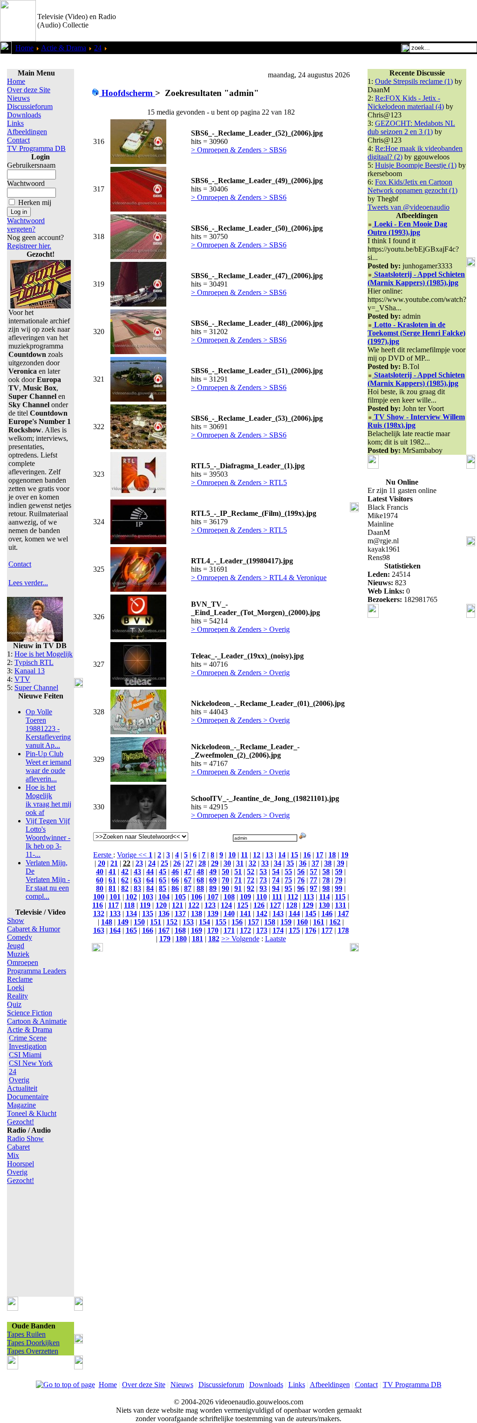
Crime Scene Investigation (28, 1042)
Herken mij (34, 202)
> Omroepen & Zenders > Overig (240, 629)
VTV (22, 679)
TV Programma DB (36, 148)
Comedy (19, 937)
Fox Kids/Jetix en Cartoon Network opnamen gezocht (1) (412, 186)
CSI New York (31, 1063)
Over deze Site (28, 90)
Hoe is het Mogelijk (43, 654)
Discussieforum (30, 106)
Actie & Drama (63, 48)
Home (24, 48)
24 (98, 48)
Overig (19, 1080)
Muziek (18, 954)
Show (15, 920)
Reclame (20, 979)
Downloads (24, 115)
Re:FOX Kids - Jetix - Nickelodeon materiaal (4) (406, 102)
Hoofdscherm (127, 93)
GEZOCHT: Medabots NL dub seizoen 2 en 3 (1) (411, 127)
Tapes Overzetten (32, 1351)
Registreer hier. (29, 246)
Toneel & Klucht (31, 1113)
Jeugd (15, 946)
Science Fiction (29, 1013)
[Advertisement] (368, 21)
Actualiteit (22, 1088)
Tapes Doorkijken (33, 1343)
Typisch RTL (34, 662)
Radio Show (25, 1139)
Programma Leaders (36, 971)
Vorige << (133, 855)
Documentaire (27, 1097)
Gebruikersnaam (31, 165)
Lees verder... (28, 583)
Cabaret (18, 1147)
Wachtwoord (26, 183)
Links (15, 123)
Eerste (103, 855)
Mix (13, 1155)
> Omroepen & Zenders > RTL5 (239, 482)
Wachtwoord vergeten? (26, 225)
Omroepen (22, 962)
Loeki (15, 988)
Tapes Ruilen (26, 1334)
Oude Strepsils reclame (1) (414, 81)
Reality (17, 996)
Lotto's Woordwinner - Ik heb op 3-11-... (48, 837)
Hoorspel (20, 1164)
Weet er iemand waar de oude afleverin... (48, 766)
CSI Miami (25, 1055)
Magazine (21, 1105)
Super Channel (36, 687)
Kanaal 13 (29, 671)
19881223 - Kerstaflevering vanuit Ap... (48, 728)
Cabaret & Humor (33, 929)
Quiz (14, 1004)
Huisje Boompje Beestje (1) (416, 165)
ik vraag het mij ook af (48, 799)
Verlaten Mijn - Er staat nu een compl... (48, 879)
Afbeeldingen (27, 132)
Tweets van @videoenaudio (409, 207)
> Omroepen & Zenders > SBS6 (238, 150)
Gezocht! (20, 1122)
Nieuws (18, 98)
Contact (18, 140)
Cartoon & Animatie (37, 1021)
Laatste (275, 939)
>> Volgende (240, 939)
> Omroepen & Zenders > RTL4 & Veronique (259, 578)
